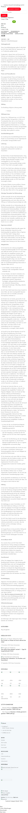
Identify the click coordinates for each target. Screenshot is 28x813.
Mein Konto (3, 745)
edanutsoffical (4, 698)
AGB (2, 754)
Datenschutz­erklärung (5, 756)
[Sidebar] (2, 804)
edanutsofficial (4, 795)
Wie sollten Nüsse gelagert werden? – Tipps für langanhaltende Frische (13, 650)
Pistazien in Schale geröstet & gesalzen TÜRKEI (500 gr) (11, 708)
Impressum (3, 758)
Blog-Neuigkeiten (5, 629)
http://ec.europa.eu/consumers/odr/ (14, 594)
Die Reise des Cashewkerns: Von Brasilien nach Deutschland (13, 659)
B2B (14, 21)
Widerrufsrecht (4, 761)
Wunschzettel (4, 747)
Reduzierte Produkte (14, 9)
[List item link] (14, 730)
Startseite (3, 39)
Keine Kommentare (15, 645)
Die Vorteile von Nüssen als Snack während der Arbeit (13, 641)
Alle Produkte (4, 742)
